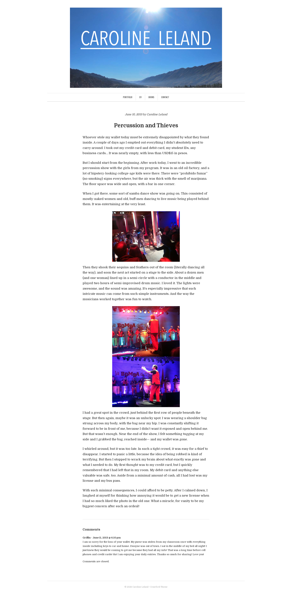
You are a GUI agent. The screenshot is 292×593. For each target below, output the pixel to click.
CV (140, 97)
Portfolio (127, 97)
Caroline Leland (140, 587)
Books (151, 97)
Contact (165, 97)
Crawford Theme (158, 587)
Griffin (87, 537)
